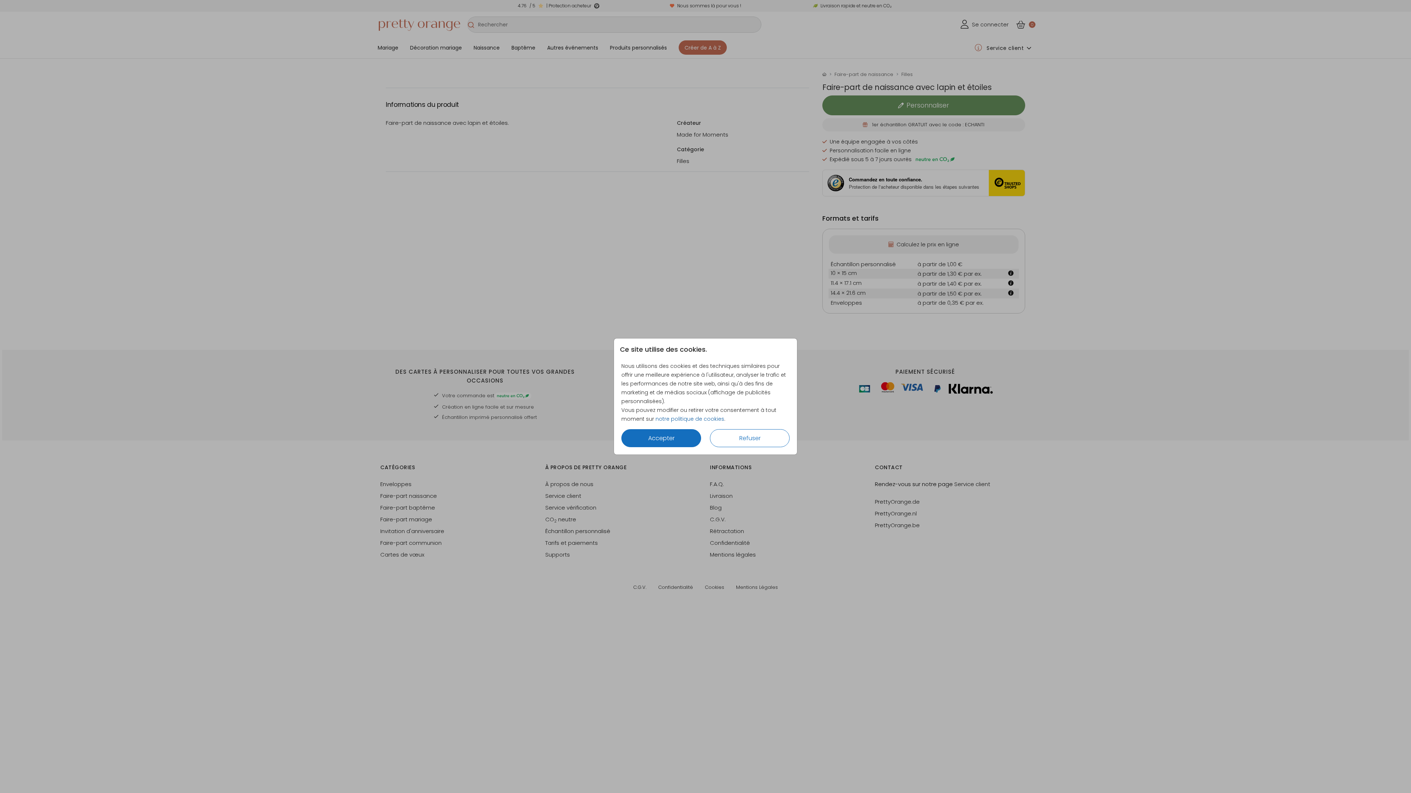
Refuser (750, 438)
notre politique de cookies (690, 419)
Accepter (661, 438)
